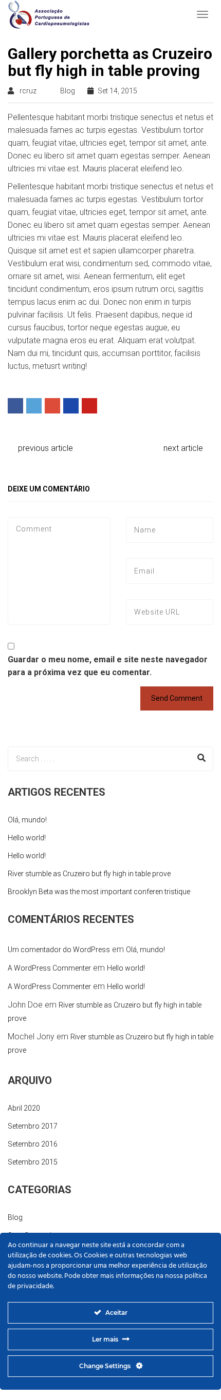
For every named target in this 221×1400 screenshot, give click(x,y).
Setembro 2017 (33, 1126)
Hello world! (27, 838)
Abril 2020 (24, 1108)
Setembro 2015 (33, 1162)
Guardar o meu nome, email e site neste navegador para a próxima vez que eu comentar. (108, 666)
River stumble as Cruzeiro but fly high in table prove (89, 874)
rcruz (28, 91)
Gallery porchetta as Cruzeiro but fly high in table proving (110, 62)
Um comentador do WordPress (59, 949)
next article (184, 448)
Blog (67, 91)
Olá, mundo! (27, 820)
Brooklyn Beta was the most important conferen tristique (99, 892)
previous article (44, 448)
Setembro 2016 (33, 1144)
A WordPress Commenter (49, 968)
